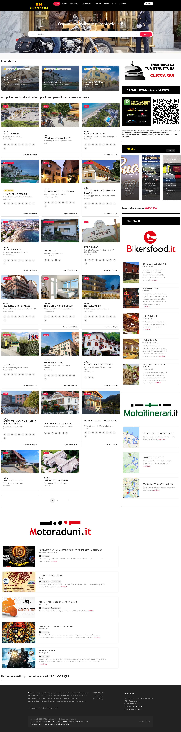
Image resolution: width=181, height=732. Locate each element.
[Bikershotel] (39, 6)
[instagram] (146, 721)
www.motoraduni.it (54, 721)
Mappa (64, 4)
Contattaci (122, 4)
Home (57, 4)
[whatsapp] (140, 721)
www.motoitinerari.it (68, 721)
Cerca (145, 34)
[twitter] (149, 721)
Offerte (106, 4)
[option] (20, 78)
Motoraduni (73, 4)
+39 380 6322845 (137, 706)
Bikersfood (97, 4)
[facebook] (143, 721)
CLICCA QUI (150, 208)
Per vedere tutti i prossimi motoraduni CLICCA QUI (35, 676)
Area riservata (98, 696)
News (114, 4)
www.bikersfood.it (82, 721)
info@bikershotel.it (135, 709)
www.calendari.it (49, 724)
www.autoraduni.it (36, 724)
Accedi (149, 4)
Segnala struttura (99, 693)
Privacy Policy (98, 699)
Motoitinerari (86, 4)
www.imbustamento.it (63, 724)
